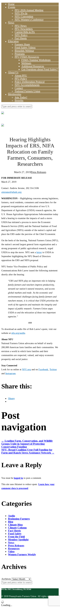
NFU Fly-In (21, 13)
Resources (14, 548)
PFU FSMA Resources (27, 57)
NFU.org (26, 369)
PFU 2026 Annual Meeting (29, 10)
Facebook (43, 369)
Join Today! (21, 97)
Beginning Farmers (19, 518)
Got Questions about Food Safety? (39, 69)
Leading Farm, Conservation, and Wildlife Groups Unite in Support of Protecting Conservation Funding (27, 443)
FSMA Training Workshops (35, 60)
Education (13, 41)
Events (11, 7)
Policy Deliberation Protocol (29, 81)
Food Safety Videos (25, 47)
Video (11, 551)
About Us (13, 72)
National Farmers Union (27, 91)
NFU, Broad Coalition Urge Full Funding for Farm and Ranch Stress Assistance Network (27, 451)
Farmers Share (22, 44)
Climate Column (17, 527)
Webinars (26, 63)
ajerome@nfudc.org (11, 192)
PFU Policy (21, 78)
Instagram (10, 373)
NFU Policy (21, 35)
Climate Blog (15, 524)
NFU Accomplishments (27, 85)
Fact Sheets (21, 38)
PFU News (20, 25)
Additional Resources (32, 66)
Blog (10, 521)
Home (11, 4)
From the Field (16, 536)
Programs (20, 53)
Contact (19, 88)
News (11, 22)
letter (39, 252)
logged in (18, 478)
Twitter (53, 369)
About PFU (21, 75)
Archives (6, 579)
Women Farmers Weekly (22, 554)
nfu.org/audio (18, 333)
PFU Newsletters (24, 28)
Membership (14, 94)
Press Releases (38, 172)
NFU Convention (24, 16)
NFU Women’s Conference (29, 19)
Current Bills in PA (25, 32)
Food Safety (15, 533)
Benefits (19, 100)
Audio (11, 515)
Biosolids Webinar (24, 50)
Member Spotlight (18, 539)
